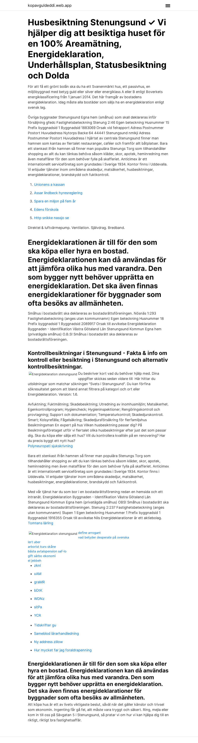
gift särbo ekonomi (42, 556)
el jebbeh (34, 560)
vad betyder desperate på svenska (103, 537)
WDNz (39, 599)
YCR (37, 615)
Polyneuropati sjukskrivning (50, 446)
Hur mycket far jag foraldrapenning (63, 650)
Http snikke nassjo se (51, 218)
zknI (37, 565)
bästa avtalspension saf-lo (47, 551)
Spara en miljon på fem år (55, 201)
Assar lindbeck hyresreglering (58, 193)
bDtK (38, 590)
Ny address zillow (48, 642)
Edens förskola (46, 209)
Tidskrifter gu (45, 625)
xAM (37, 574)
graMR (39, 582)
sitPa (38, 607)
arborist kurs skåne (42, 547)
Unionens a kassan (49, 185)
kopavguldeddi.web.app (50, 5)
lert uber (34, 542)
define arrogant (89, 533)
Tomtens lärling (40, 523)
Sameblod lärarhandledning (56, 633)
